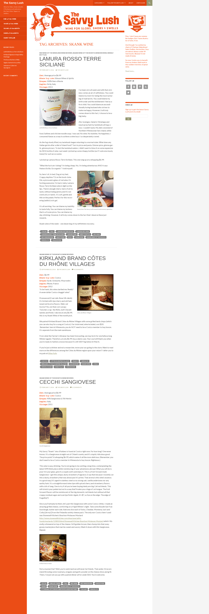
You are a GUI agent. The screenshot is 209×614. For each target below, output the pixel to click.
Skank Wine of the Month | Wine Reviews (90, 53)
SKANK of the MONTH (12, 28)
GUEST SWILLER (9, 38)
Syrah (96, 364)
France (75, 361)
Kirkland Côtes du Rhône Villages (54, 364)
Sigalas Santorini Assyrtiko (12, 62)
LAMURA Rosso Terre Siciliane (70, 61)
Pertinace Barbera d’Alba (11, 60)
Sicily (70, 237)
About (131, 3)
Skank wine (79, 237)
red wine (96, 234)
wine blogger (46, 367)
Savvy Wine (61, 237)
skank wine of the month (96, 237)
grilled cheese (55, 583)
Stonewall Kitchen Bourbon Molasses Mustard (59, 589)
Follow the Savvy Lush (115, 3)
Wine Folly (52, 353)
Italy (52, 231)
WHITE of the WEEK (11, 24)
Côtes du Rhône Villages (60, 361)
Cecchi (43, 583)
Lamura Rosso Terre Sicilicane (52, 234)
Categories (98, 3)
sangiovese (100, 583)
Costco (44, 361)
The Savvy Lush (13, 2)
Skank (43, 586)
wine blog (45, 240)
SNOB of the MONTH (11, 33)
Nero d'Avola (85, 234)
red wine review (47, 237)
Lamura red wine (83, 231)
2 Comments (77, 387)
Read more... (130, 71)
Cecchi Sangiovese (67, 382)
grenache (85, 361)
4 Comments (78, 269)
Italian (44, 231)
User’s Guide (140, 3)
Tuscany (84, 589)
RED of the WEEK (10, 19)
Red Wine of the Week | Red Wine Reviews (55, 53)
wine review (56, 240)
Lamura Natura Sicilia (65, 231)
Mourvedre (74, 364)
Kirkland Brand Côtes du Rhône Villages (72, 261)
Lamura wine (72, 234)
